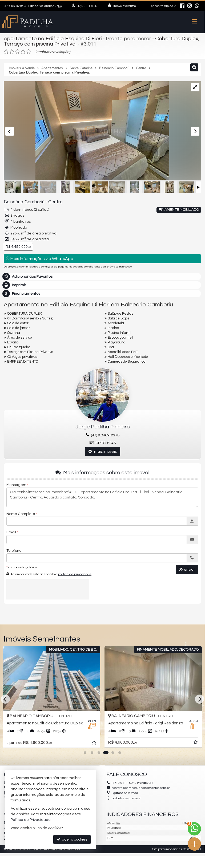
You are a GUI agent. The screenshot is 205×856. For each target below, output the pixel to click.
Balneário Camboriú (24, 202)
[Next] (199, 699)
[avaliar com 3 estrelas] (17, 51)
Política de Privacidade (31, 820)
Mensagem (16, 485)
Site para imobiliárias (167, 849)
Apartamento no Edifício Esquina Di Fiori (53, 38)
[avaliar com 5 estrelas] (28, 51)
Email (11, 532)
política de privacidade (74, 574)
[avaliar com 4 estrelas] (23, 51)
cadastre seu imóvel (126, 798)
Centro (55, 202)
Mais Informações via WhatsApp (41, 259)
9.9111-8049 (87, 6)
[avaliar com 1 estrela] (6, 51)
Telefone (14, 551)
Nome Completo (20, 514)
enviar (189, 569)
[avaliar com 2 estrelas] (11, 51)
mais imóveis (104, 451)
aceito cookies (74, 839)
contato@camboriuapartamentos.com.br (141, 788)
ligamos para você (125, 793)
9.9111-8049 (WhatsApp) (133, 783)
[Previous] (5, 699)
